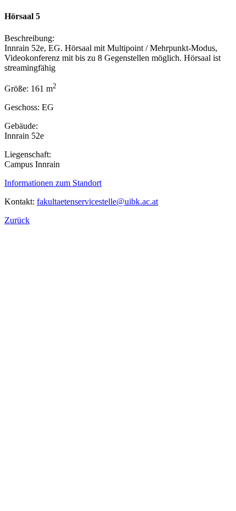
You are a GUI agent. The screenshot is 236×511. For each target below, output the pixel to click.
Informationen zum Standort (53, 183)
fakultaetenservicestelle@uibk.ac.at (97, 201)
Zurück (17, 220)
